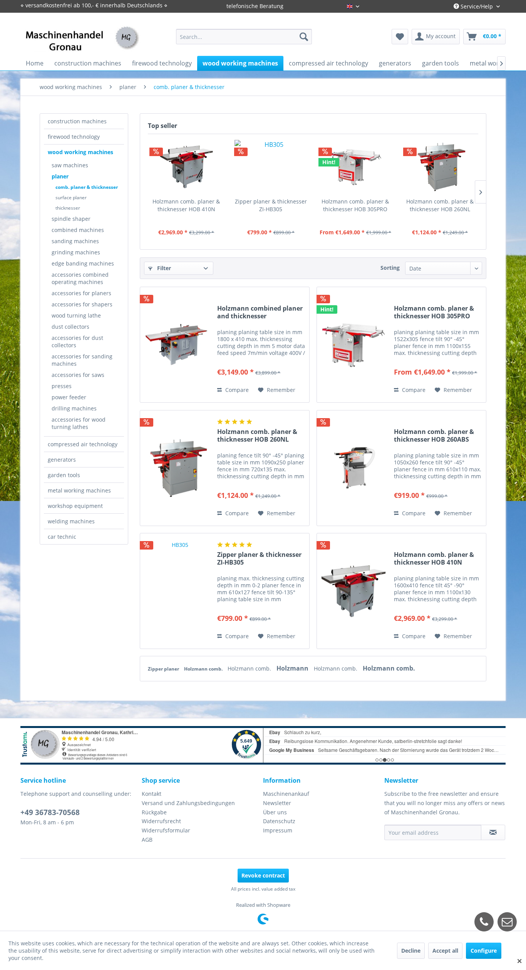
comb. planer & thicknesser (86, 187)
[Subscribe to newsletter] (493, 832)
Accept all (445, 950)
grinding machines (76, 252)
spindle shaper (71, 218)
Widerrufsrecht (161, 821)
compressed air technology (82, 444)
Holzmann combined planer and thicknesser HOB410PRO (260, 312)
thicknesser (67, 208)
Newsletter (277, 803)
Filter (163, 268)
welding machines (71, 521)
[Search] (304, 36)
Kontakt (151, 793)
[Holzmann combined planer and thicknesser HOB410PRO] (176, 345)
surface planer (71, 197)
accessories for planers (81, 293)
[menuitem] (244, 36)
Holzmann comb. (204, 669)
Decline (410, 950)
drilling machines (74, 408)
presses (62, 386)
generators (62, 459)
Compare (236, 389)
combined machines (78, 230)
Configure (484, 950)
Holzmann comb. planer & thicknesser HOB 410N (186, 205)
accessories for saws (78, 374)
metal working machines (79, 490)
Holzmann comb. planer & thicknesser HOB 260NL (440, 205)
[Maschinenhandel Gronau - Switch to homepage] (82, 44)
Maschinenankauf (286, 793)
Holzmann (293, 668)
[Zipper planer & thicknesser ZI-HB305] (271, 167)
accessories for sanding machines (82, 360)
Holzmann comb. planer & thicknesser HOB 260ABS (434, 435)
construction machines (77, 121)
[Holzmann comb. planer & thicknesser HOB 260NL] (440, 167)
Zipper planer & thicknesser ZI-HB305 (271, 205)
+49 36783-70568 (50, 812)
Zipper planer (164, 669)
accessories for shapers (82, 304)
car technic (62, 536)
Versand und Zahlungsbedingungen (188, 803)
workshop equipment (75, 505)
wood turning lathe (76, 315)
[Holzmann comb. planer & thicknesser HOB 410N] (186, 167)
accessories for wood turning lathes (79, 423)
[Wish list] (400, 36)
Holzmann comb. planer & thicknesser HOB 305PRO (355, 205)
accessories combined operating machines (80, 278)
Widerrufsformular (166, 830)
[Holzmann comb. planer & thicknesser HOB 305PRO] (355, 167)
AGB (147, 839)
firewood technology (74, 136)
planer (60, 176)
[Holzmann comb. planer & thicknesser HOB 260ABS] (353, 468)
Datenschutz (279, 821)
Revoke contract (263, 875)
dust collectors (70, 326)
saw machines (70, 165)
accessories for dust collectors (77, 341)
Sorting (390, 267)
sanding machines (75, 241)
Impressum (277, 830)
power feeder (69, 397)
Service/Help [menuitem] (476, 6)
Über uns (275, 812)
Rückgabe (154, 812)
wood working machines (80, 152)
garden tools (64, 475)
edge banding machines (83, 263)
